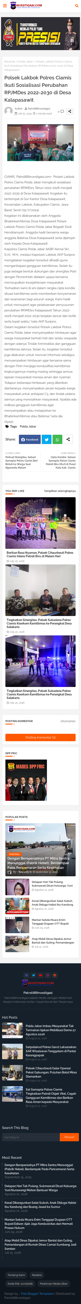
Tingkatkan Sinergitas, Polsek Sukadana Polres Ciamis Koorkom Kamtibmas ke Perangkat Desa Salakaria (39, 623)
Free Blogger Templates (37, 1293)
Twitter (47, 439)
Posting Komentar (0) (41, 737)
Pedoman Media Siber (54, 1283)
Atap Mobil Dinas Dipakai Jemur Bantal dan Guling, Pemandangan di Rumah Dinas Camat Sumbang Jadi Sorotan (53, 944)
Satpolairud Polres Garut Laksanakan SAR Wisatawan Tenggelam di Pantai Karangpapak (51, 1051)
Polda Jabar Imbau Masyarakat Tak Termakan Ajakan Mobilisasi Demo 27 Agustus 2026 (51, 1030)
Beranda (9, 61)
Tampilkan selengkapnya (60, 490)
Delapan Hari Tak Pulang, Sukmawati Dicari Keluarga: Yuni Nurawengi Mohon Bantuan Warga (52, 887)
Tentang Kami (16, 1275)
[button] (77, 6)
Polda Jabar (25, 61)
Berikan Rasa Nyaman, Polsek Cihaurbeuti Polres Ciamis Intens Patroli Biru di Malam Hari (40, 554)
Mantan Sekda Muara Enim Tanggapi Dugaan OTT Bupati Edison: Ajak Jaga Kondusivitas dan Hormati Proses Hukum (54, 925)
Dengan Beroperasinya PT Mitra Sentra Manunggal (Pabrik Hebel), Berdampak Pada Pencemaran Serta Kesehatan (39, 1169)
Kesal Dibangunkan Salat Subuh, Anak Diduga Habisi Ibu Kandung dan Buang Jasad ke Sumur (52, 904)
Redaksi (37, 1275)
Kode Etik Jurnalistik (20, 1283)
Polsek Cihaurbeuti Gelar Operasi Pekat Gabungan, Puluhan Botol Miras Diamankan (51, 1072)
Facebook (32, 439)
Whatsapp (57, 439)
